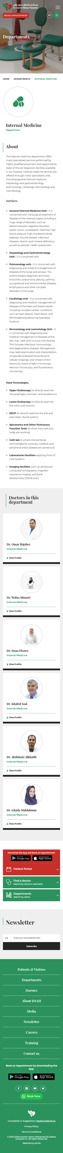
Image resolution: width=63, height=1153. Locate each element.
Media (31, 1011)
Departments (22, 79)
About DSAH (31, 1001)
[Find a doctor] (31, 887)
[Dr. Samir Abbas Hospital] (20, 6)
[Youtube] (35, 1088)
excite (37, 1143)
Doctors (31, 991)
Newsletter (20, 922)
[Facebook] (18, 1088)
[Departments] (31, 900)
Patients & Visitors (31, 970)
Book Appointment (16, 15)
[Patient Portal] (31, 874)
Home (6, 79)
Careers (31, 1032)
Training (31, 1043)
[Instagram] (27, 1088)
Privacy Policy (31, 1126)
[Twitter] (43, 1088)
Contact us (31, 1054)
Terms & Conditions (31, 1132)
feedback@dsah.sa (45, 1121)
